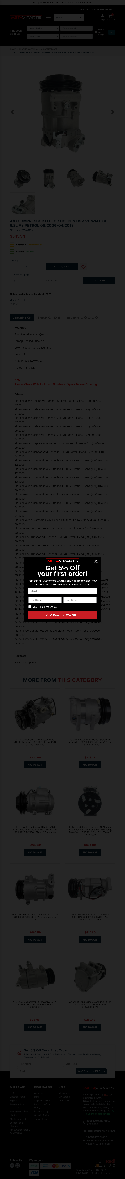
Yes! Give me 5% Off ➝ (63, 615)
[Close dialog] (96, 561)
